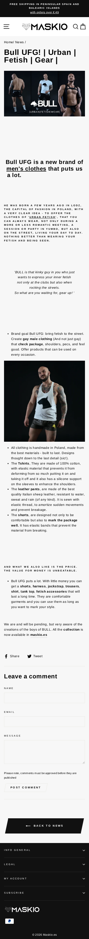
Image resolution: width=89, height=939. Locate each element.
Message (12, 735)
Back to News (48, 825)
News (19, 42)
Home (8, 42)
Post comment (25, 787)
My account (15, 878)
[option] (44, 8)
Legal (10, 864)
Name (9, 688)
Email (9, 712)
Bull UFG (36, 333)
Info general (17, 850)
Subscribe (14, 892)
